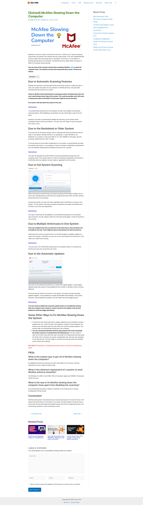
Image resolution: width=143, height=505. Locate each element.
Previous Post (36, 414)
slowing (72, 67)
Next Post (78, 414)
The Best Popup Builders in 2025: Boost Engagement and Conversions (103, 27)
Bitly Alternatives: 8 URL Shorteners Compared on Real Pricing (102, 19)
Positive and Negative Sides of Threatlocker (36, 437)
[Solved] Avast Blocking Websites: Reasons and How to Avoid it (56, 437)
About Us (66, 502)
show (37, 76)
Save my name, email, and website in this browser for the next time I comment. (55, 484)
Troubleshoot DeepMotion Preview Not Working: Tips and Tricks (103, 41)
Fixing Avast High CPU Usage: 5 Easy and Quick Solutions (75, 437)
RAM (57, 137)
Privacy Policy (75, 502)
